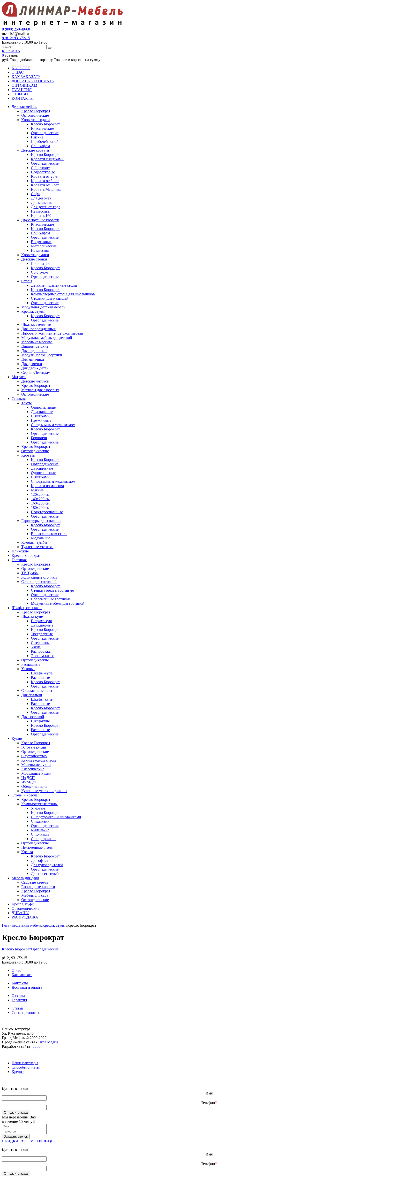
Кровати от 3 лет (45, 181)
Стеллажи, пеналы (36, 690)
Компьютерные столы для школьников (63, 294)
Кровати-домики (35, 255)
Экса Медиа (48, 1042)
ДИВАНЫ (20, 913)
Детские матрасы (35, 381)
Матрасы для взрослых (40, 390)
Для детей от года (45, 207)
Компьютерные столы (39, 804)
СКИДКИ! (11, 1141)
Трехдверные (42, 634)
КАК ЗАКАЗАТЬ (26, 77)
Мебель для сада (34, 895)
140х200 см (40, 499)
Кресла (27, 852)
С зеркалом (40, 643)
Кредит (18, 1072)
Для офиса (39, 860)
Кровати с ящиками (47, 159)
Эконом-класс (42, 656)
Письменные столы (37, 847)
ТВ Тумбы (29, 573)
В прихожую (41, 621)
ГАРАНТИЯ (22, 90)
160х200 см (40, 503)
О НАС (18, 72)
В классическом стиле (49, 534)
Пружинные (41, 420)
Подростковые (43, 172)
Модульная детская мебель (43, 307)
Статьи (17, 1008)
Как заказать (22, 975)
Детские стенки (34, 259)
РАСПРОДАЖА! (25, 917)
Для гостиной (32, 717)
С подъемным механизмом (53, 425)
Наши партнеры (25, 1063)
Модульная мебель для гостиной (57, 603)
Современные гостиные (51, 599)
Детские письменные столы (54, 285)
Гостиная (19, 560)
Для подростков (34, 351)
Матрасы (19, 377)
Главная (8, 925)
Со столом (39, 272)
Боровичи (39, 438)
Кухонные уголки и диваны (44, 791)
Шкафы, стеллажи (36, 324)
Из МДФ (28, 782)
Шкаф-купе (40, 721)
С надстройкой (43, 839)
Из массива (40, 211)
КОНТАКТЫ (23, 98)
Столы (26, 281)
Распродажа (41, 651)
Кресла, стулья (33, 311)
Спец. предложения (28, 1012)
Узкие (36, 647)
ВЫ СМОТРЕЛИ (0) (37, 1141)
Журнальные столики (39, 577)
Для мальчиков (43, 202)
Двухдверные (42, 625)
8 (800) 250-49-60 (16, 29)
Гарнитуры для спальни (41, 521)
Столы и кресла (24, 795)
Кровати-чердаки (35, 120)
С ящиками (40, 416)
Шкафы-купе (32, 616)
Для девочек (41, 198)
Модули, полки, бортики (41, 355)
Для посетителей (45, 874)
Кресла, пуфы (23, 904)
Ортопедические (35, 115)
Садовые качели (34, 882)
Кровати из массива (47, 486)
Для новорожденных (38, 329)
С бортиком (40, 168)
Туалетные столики (37, 547)
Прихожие (20, 551)
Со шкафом (40, 146)
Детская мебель (24, 107)
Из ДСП (28, 778)
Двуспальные (42, 412)
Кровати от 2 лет (45, 176)
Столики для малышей (49, 298)
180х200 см (40, 507)
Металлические (44, 246)
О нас (16, 970)
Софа (35, 194)
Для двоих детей (35, 368)
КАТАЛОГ (21, 68)
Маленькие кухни (36, 765)
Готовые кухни (33, 747)
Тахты (26, 403)
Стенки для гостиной (39, 582)
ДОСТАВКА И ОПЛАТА (33, 81)
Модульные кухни (36, 773)
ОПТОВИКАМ (24, 85)
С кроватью (40, 263)
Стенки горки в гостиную (52, 590)
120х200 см (40, 494)
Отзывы (18, 996)
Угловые (28, 669)
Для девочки (31, 364)
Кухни (17, 738)
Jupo (36, 1046)
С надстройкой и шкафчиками (56, 817)
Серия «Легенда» (35, 372)
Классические (42, 128)
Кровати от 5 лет (45, 185)
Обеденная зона (34, 786)
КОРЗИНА (11, 51)
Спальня (19, 399)
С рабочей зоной (45, 141)
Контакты (20, 983)
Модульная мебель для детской (46, 338)
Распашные (30, 664)
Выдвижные (41, 242)
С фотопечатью (34, 756)
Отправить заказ (16, 1112)
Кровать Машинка (46, 189)
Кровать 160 (41, 216)
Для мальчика (32, 359)
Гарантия (19, 1000)
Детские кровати (35, 150)
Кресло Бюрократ (35, 111)
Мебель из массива (36, 342)
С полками (40, 834)
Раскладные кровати (38, 887)
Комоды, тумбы (34, 542)
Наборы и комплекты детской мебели (52, 333)
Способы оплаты (26, 1067)
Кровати (28, 455)
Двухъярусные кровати (40, 220)
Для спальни (31, 695)
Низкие (37, 137)
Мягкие (37, 490)
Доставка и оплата (27, 987)
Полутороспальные (47, 512)
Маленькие (40, 830)
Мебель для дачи (25, 878)
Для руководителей (47, 865)
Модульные (40, 538)
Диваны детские (34, 346)
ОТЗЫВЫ (20, 94)
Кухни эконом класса (38, 760)
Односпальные (43, 407)
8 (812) (16, 38)
